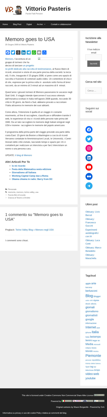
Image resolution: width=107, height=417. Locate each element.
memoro (19, 192)
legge (95, 340)
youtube (90, 378)
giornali (90, 307)
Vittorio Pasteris (48, 8)
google (89, 319)
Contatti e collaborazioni (61, 24)
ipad (98, 328)
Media (89, 344)
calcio (87, 300)
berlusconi (91, 290)
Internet (90, 327)
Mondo (89, 351)
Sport (87, 367)
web (96, 374)
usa (36, 192)
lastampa (95, 336)
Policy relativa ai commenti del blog (51, 413)
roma (93, 363)
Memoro (9, 59)
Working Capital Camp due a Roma (30, 176)
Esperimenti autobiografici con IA (92, 233)
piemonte (88, 360)
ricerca (87, 363)
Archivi (40, 24)
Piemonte (93, 356)
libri (99, 340)
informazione (90, 323)
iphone (88, 333)
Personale (12, 189)
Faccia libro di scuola (16, 195)
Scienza (97, 363)
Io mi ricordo (18, 166)
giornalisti (91, 315)
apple (88, 283)
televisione (89, 370)
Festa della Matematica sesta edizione (31, 169)
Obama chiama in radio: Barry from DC (32, 179)
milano (88, 348)
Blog (89, 296)
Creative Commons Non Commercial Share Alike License (68, 395)
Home (5, 24)
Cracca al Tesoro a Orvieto (19, 198)
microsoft (97, 344)
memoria (11, 192)
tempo (97, 370)
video (89, 374)
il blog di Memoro (23, 155)
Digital (29, 24)
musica (95, 351)
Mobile (94, 348)
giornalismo (91, 311)
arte (93, 283)
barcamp (88, 287)
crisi (91, 300)
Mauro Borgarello (81, 407)
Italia (87, 337)
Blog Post (17, 24)
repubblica (96, 360)
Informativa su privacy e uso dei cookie (19, 413)
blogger (97, 296)
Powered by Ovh (97, 407)
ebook (87, 304)
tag (91, 366)
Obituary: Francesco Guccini (90, 222)
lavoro (88, 340)
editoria (93, 304)
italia (95, 332)
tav (95, 367)
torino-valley (29, 192)
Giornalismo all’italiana (24, 172)
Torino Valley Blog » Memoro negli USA (35, 230)
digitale (96, 300)
